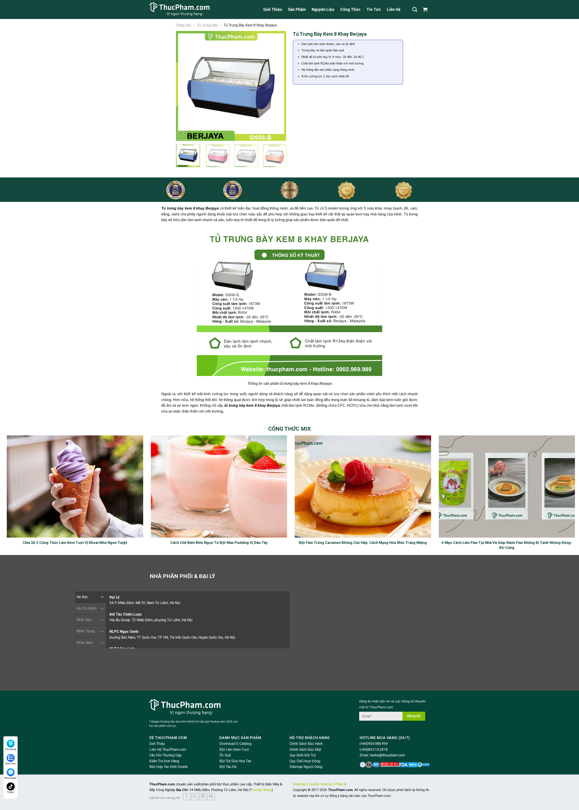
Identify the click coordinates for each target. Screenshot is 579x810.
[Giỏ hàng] (426, 9)
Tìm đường (10, 749)
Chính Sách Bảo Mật (305, 749)
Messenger (10, 778)
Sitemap (299, 784)
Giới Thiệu (272, 9)
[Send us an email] (195, 796)
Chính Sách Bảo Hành (306, 744)
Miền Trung (85, 631)
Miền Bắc (84, 620)
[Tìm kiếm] (414, 9)
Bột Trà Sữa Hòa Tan (235, 761)
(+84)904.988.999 (374, 744)
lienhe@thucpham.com (387, 755)
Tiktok (10, 792)
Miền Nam (84, 642)
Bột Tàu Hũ (228, 767)
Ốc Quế (225, 755)
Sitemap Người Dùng (306, 767)
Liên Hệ (394, 9)
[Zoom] (182, 135)
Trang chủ (183, 25)
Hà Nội (82, 597)
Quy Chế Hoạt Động (305, 761)
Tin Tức (373, 9)
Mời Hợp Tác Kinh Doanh (168, 767)
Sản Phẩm (297, 9)
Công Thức (350, 9)
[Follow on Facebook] (186, 796)
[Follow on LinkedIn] (203, 796)
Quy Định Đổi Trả (303, 755)
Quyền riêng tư (320, 784)
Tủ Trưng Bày (207, 25)
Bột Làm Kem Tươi (234, 749)
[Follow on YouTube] (211, 796)
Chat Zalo (10, 763)
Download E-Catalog (235, 744)
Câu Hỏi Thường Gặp (165, 755)
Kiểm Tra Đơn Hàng (164, 761)
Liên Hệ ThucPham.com (167, 749)
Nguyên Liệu (323, 9)
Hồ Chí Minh (86, 608)
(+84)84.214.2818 (374, 749)
